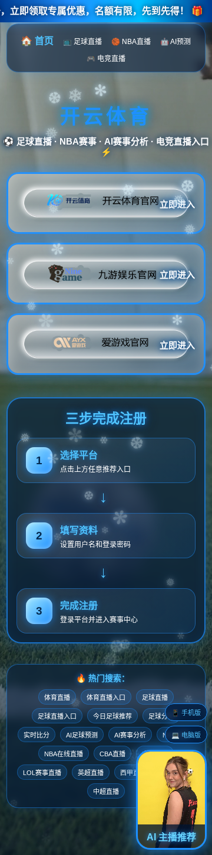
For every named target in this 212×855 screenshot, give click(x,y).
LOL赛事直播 (42, 772)
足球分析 (161, 716)
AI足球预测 (82, 735)
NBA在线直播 (63, 753)
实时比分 (36, 735)
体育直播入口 (106, 697)
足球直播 (155, 697)
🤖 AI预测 (175, 42)
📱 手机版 (186, 712)
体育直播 (57, 697)
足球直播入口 (57, 716)
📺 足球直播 (82, 42)
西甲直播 (133, 772)
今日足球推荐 (112, 716)
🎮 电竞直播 (106, 59)
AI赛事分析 (130, 735)
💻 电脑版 (186, 735)
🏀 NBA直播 (131, 42)
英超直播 (91, 772)
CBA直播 (112, 753)
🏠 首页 (37, 41)
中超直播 (106, 791)
